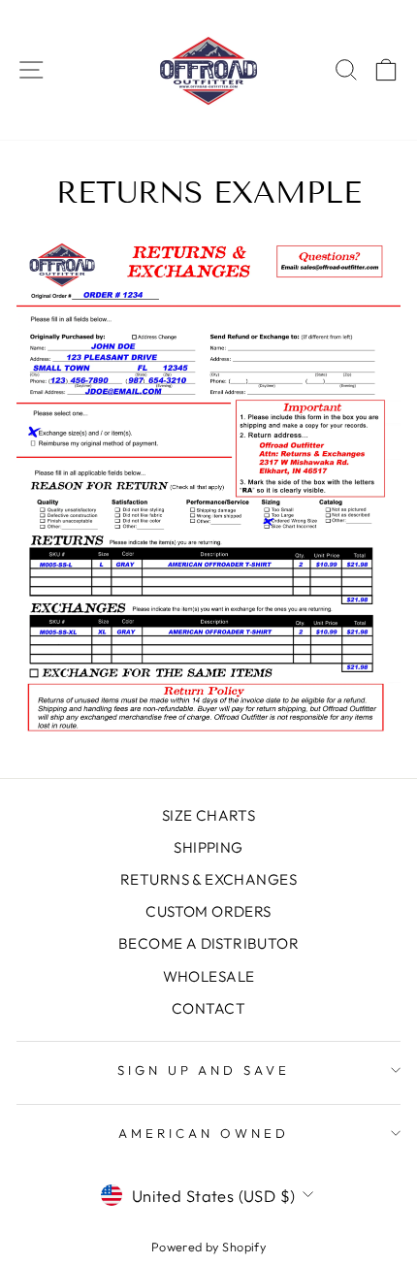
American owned (203, 1133)
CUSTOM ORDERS (208, 911)
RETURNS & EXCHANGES (208, 879)
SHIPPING (208, 847)
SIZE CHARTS (209, 815)
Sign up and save (204, 1070)
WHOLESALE (209, 976)
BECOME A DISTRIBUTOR (208, 943)
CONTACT (208, 1008)
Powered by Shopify (208, 1246)
